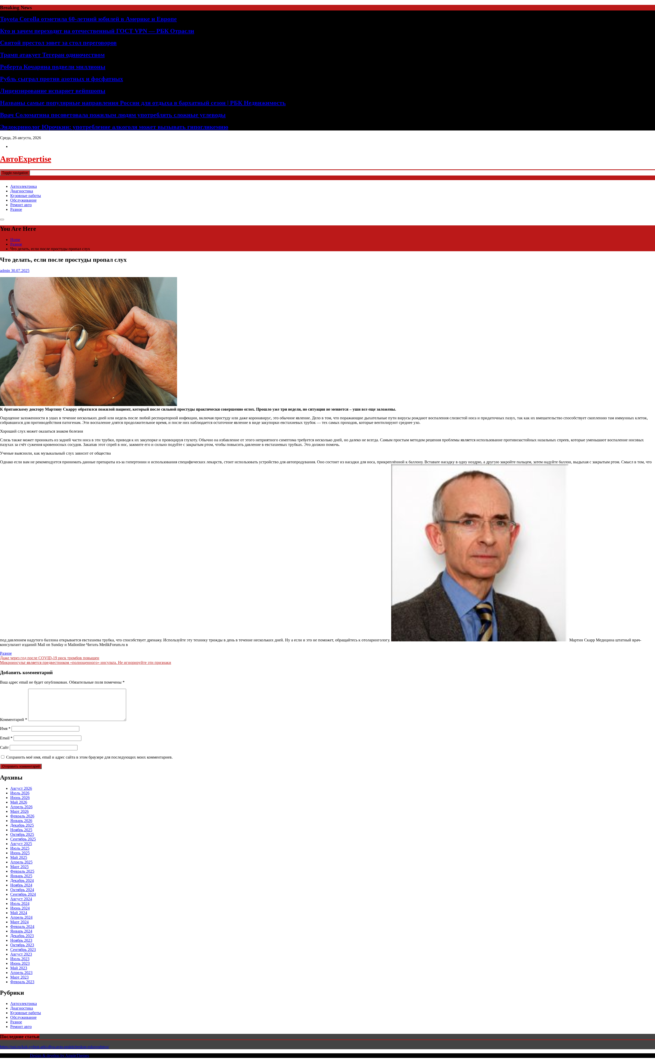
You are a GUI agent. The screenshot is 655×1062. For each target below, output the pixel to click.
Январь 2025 (21, 876)
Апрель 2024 (21, 917)
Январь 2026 (21, 820)
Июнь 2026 (20, 797)
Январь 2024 (21, 931)
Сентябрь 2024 (23, 894)
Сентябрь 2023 (23, 949)
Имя (5, 728)
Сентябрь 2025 (23, 839)
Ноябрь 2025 (21, 830)
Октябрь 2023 (22, 945)
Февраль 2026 (22, 816)
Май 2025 (18, 857)
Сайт (4, 747)
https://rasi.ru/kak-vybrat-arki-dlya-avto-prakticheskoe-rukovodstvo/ (54, 1047)
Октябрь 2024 (22, 890)
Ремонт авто (21, 205)
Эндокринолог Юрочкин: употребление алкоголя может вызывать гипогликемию (114, 127)
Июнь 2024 (20, 908)
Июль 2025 (19, 848)
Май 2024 (18, 913)
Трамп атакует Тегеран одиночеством (52, 54)
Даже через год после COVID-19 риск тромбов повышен (49, 658)
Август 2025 (21, 843)
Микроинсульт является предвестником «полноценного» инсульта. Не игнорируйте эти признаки (85, 662)
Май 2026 (18, 802)
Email (6, 738)
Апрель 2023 (21, 972)
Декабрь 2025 (22, 825)
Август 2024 (21, 899)
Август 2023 (21, 954)
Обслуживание (23, 200)
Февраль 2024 (22, 926)
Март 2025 (19, 866)
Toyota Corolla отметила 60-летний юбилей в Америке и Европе (88, 19)
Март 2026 (19, 811)
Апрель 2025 (21, 862)
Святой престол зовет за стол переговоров (58, 42)
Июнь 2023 (20, 963)
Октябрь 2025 (22, 834)
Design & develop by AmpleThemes (59, 1055)
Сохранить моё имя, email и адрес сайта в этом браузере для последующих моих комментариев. (89, 757)
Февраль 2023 (22, 982)
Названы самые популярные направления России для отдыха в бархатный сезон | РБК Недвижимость (143, 103)
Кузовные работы (25, 195)
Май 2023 (18, 968)
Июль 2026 (19, 793)
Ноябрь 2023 (21, 940)
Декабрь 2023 (22, 936)
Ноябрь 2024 (21, 885)
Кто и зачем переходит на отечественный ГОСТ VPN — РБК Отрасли (97, 31)
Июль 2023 (19, 959)
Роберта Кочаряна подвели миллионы (52, 66)
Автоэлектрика (23, 186)
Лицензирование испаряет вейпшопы (52, 90)
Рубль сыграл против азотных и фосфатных (61, 78)
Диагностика (21, 191)
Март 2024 (19, 922)
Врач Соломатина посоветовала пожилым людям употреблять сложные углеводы (113, 115)
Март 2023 (19, 977)
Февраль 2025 (22, 871)
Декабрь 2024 (22, 880)
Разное (16, 209)
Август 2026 (21, 788)
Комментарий (13, 719)
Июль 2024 (19, 903)
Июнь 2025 (20, 853)
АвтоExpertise (25, 158)
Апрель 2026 (21, 807)
